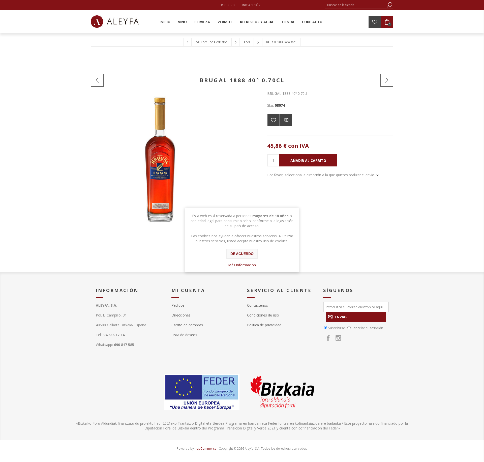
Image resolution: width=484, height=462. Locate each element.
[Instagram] (338, 338)
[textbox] (355, 5)
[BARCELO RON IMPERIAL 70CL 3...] (97, 80)
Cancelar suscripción (367, 328)
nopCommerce (205, 448)
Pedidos (178, 305)
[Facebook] (328, 338)
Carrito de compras (187, 325)
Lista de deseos (184, 334)
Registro (228, 5)
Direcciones (181, 315)
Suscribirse (336, 328)
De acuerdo (242, 254)
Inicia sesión (251, 5)
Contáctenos (257, 305)
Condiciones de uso (263, 315)
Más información (242, 265)
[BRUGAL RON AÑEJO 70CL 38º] (386, 80)
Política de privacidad (264, 325)
